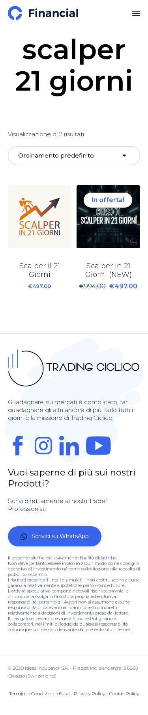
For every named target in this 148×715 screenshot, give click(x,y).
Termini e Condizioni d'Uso (39, 693)
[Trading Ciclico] (43, 13)
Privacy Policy (89, 693)
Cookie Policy (124, 693)
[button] (54, 536)
